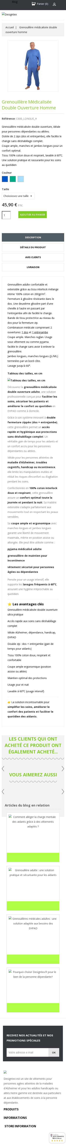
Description (33, 237)
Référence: (8, 118)
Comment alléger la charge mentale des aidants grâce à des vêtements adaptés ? (32, 842)
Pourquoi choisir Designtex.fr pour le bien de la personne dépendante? (30, 992)
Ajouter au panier (32, 214)
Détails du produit (33, 247)
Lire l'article (19, 858)
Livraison (33, 267)
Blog (14, 1)
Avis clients (33, 257)
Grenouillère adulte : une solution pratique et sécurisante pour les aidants (32, 890)
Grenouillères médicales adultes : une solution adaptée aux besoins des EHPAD (32, 944)
